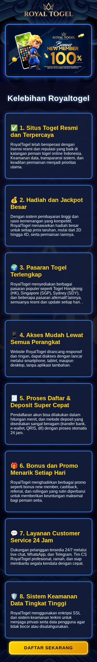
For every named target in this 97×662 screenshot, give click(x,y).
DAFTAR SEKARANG (48, 647)
